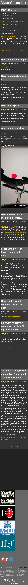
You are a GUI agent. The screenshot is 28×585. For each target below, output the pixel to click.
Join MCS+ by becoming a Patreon (12, 36)
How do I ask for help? (13, 59)
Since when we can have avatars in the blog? (11, 252)
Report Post (9, 15)
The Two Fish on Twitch (8, 226)
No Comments (21, 83)
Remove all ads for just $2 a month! (12, 50)
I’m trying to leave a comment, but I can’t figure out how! (12, 326)
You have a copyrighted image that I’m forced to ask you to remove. (14, 374)
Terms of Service (9, 581)
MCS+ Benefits (9, 10)
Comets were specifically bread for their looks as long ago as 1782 (13, 233)
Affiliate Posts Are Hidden (9, 24)
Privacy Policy (18, 581)
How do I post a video (13, 128)
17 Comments (22, 63)
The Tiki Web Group (21, 567)
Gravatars (7, 265)
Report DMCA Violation (18, 582)
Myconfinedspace (14, 2)
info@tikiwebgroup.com (13, 316)
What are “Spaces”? (12, 105)
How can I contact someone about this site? (12, 304)
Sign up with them (8, 275)
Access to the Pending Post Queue (12, 21)
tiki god (18, 13)
